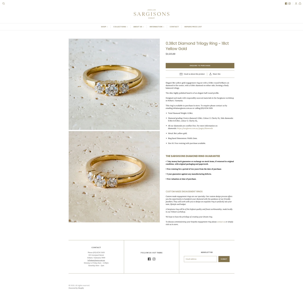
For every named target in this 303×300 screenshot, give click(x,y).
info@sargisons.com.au (96, 260)
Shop (103, 27)
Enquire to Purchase (200, 65)
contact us (221, 222)
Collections (119, 27)
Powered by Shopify (76, 288)
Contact (174, 27)
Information (156, 27)
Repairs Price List (193, 27)
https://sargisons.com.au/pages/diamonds (195, 128)
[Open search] (3, 3)
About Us (137, 27)
